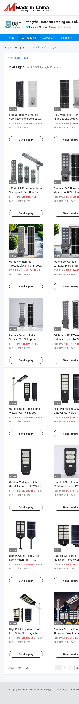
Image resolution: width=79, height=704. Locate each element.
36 (27, 668)
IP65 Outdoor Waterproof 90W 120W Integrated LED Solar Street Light (24, 118)
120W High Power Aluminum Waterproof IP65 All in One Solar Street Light (25, 192)
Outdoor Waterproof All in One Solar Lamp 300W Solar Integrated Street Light (25, 486)
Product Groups (19, 57)
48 (35, 668)
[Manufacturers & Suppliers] (27, 7)
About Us (48, 37)
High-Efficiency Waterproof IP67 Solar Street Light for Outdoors (24, 633)
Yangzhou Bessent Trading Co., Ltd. (52, 22)
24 (19, 667)
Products (30, 37)
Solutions (66, 37)
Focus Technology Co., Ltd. (46, 689)
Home (10, 37)
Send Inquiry (26, 139)
